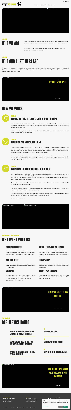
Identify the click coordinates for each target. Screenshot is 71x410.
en (68, 1)
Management (51, 5)
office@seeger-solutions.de (31, 401)
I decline (60, 406)
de (66, 1)
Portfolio (43, 5)
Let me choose (46, 406)
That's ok (66, 406)
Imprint (56, 398)
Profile (36, 5)
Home (49, 397)
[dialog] (56, 404)
